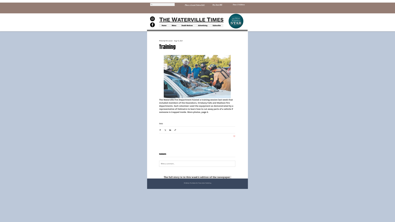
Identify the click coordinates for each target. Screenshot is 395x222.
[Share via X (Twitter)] (165, 130)
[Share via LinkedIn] (170, 130)
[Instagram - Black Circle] (152, 18)
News (161, 123)
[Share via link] (175, 130)
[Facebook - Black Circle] (152, 24)
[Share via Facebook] (160, 130)
